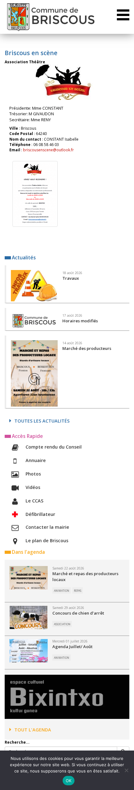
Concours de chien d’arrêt (78, 613)
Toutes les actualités (41, 421)
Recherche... (17, 742)
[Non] (126, 770)
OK (69, 780)
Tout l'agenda (32, 730)
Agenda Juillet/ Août (72, 646)
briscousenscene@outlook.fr (48, 150)
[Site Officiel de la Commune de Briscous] (50, 17)
